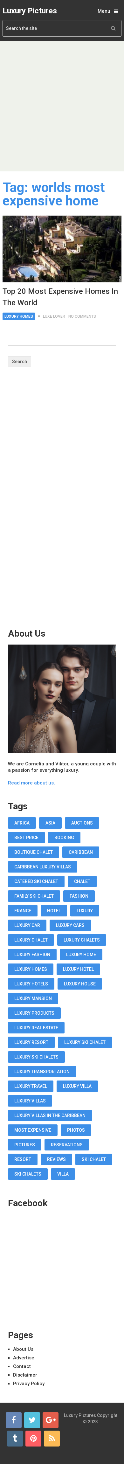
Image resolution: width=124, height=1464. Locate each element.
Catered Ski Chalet (36, 881)
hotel (54, 910)
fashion (79, 896)
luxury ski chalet (85, 1042)
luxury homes (30, 969)
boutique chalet (33, 852)
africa (22, 822)
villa (63, 1174)
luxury (85, 910)
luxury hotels (31, 983)
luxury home (81, 954)
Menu (104, 11)
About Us (23, 1349)
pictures (24, 1144)
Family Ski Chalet (34, 896)
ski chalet (94, 1159)
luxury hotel (78, 969)
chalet (82, 881)
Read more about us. (31, 783)
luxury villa (77, 1086)
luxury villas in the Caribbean (50, 1115)
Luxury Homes (18, 316)
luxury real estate (36, 1027)
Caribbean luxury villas (42, 866)
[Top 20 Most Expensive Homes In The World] (62, 249)
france (22, 910)
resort (22, 1159)
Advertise (23, 1358)
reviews (56, 1159)
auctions (82, 822)
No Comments (82, 316)
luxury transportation (42, 1071)
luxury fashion (32, 954)
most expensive (32, 1130)
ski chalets (27, 1174)
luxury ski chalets (36, 1057)
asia (50, 822)
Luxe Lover (54, 316)
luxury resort (31, 1042)
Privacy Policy (29, 1383)
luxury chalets (82, 940)
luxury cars (70, 925)
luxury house (80, 983)
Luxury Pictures (30, 11)
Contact (22, 1366)
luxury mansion (33, 998)
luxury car (27, 925)
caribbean (81, 852)
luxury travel (30, 1086)
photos (76, 1130)
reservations (67, 1144)
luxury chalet (31, 940)
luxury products (34, 1013)
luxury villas (30, 1100)
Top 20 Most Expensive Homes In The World (60, 297)
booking (64, 837)
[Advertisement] (62, 106)
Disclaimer (25, 1375)
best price (26, 837)
